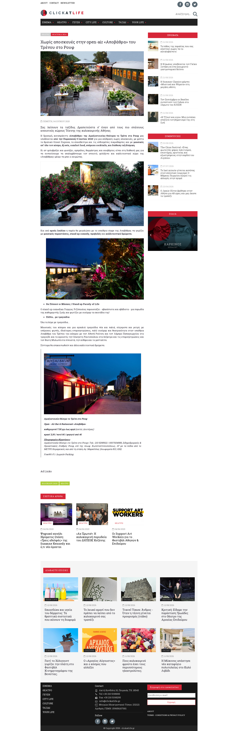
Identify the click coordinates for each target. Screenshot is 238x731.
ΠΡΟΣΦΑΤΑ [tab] (172, 35)
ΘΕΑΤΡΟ (62, 22)
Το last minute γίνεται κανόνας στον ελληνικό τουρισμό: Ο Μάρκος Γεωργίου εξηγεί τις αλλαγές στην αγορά (177, 174)
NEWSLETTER (68, 3)
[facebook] (180, 4)
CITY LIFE (91, 22)
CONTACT (54, 3)
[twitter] (195, 4)
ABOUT (44, 3)
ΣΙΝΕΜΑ (46, 22)
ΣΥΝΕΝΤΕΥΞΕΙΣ (173, 136)
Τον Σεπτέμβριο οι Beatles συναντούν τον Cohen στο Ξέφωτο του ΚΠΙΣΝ (174, 102)
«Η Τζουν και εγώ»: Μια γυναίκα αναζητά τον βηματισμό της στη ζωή (177, 120)
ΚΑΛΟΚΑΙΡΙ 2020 (50, 483)
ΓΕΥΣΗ (76, 22)
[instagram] (187, 4)
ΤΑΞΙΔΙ (122, 22)
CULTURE (107, 22)
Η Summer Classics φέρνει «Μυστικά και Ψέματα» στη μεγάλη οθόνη (175, 84)
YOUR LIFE (138, 22)
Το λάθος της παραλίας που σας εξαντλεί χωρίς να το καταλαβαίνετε (176, 49)
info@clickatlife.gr (109, 701)
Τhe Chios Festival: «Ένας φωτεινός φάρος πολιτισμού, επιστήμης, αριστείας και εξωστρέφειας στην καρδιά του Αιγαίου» (177, 152)
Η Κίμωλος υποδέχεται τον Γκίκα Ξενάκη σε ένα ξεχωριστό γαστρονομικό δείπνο (178, 67)
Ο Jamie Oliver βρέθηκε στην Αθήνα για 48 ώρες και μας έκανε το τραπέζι (178, 193)
